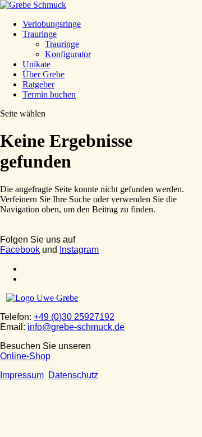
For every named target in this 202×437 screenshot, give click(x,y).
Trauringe (39, 34)
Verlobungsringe (51, 24)
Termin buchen (49, 94)
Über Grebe (43, 74)
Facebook (20, 249)
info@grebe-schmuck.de (76, 327)
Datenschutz (73, 375)
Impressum (22, 375)
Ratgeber (38, 84)
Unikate (36, 64)
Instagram (79, 249)
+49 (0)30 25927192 (74, 317)
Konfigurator (68, 54)
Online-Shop (25, 356)
